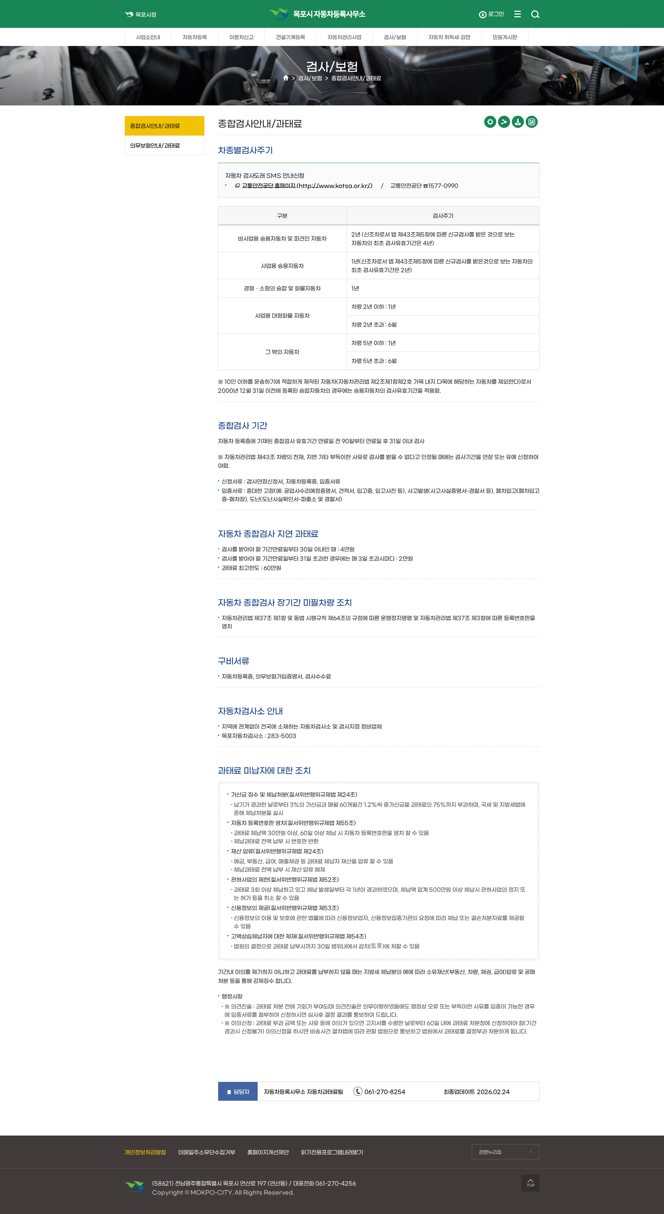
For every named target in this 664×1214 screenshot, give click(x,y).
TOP (531, 1185)
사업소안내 (148, 36)
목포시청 (146, 14)
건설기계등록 (290, 36)
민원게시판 (505, 36)
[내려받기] (518, 122)
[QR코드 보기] (532, 122)
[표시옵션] (490, 122)
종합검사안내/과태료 (356, 78)
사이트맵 (517, 13)
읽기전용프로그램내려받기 (332, 1152)
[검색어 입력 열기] (535, 14)
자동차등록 (195, 36)
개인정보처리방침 (145, 1152)
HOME (286, 78)
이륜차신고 (241, 36)
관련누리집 (486, 1151)
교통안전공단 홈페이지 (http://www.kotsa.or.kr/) (307, 185)
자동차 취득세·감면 (449, 36)
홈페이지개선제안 (268, 1152)
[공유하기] (504, 122)
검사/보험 (395, 36)
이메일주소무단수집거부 (206, 1152)
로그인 (496, 13)
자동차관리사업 (344, 36)
